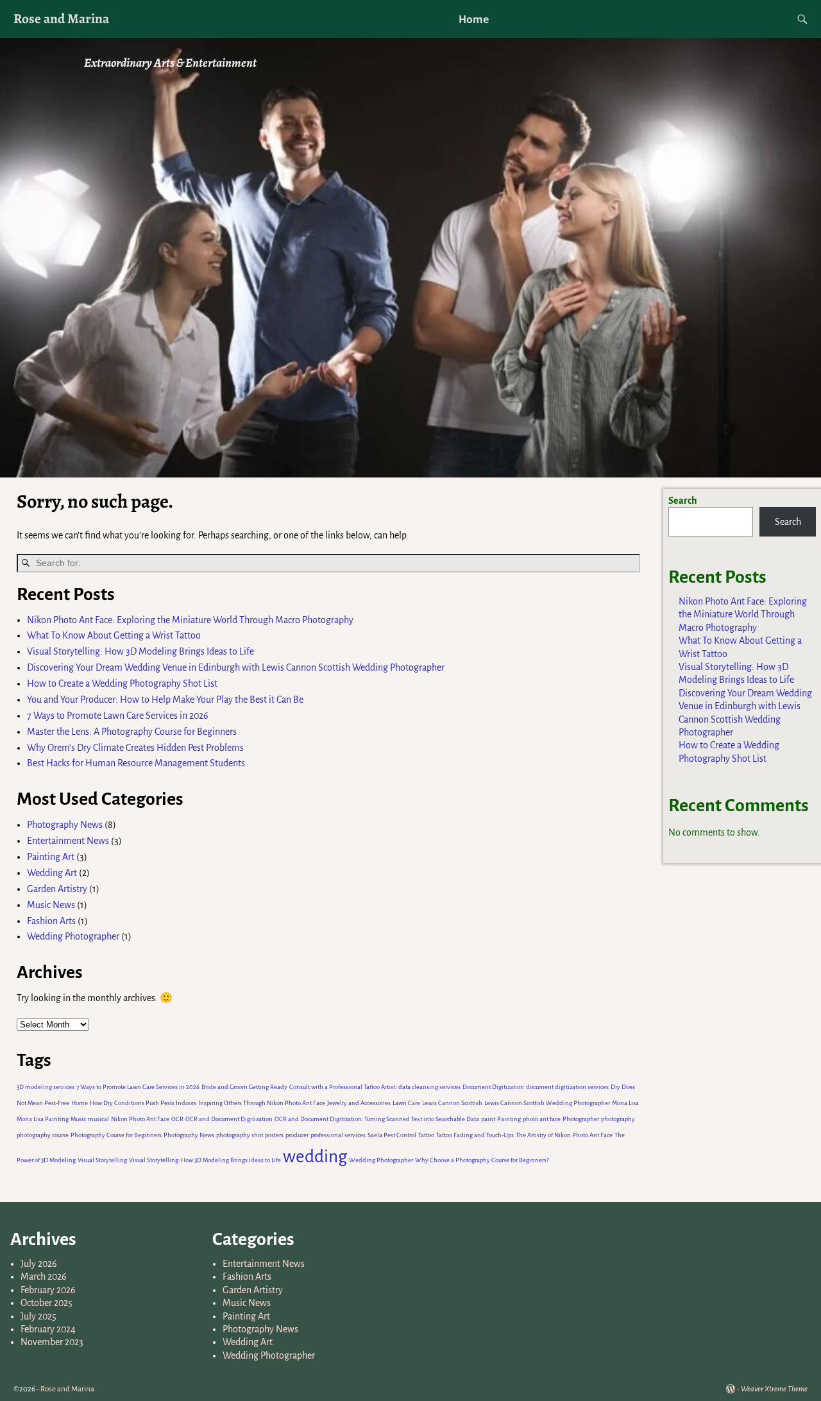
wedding (315, 1156)
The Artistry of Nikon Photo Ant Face (564, 1135)
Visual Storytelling (102, 1160)
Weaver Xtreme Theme (774, 1389)
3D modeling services (45, 1086)
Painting (509, 1118)
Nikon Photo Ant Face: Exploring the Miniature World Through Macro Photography (190, 620)
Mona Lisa (625, 1102)
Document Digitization (493, 1086)
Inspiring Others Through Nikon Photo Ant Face (261, 1102)
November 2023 (52, 1342)
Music (78, 1118)
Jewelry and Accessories (359, 1102)
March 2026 (44, 1276)
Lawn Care (406, 1102)
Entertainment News (68, 841)
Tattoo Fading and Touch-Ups (475, 1135)
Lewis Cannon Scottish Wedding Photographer (547, 1102)
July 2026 (39, 1264)
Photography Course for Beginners (116, 1135)
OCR (177, 1118)
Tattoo (426, 1135)
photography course (43, 1135)
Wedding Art (52, 873)
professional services (338, 1135)
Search (682, 500)
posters (274, 1135)
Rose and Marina (61, 18)
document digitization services (567, 1086)
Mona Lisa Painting (43, 1118)
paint (488, 1118)
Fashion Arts (51, 921)
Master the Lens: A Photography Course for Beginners (132, 731)
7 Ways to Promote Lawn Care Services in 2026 (118, 715)
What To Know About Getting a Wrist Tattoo (114, 635)
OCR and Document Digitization (229, 1118)
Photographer (581, 1118)
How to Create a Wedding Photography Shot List (122, 683)
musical (98, 1118)
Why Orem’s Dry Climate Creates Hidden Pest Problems (135, 748)
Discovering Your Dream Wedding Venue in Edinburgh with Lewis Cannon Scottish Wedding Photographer (235, 667)
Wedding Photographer (73, 936)
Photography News (65, 825)
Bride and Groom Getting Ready (244, 1086)
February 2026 (48, 1290)
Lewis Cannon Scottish (452, 1102)
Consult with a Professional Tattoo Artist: (342, 1086)
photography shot (239, 1135)
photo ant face (542, 1118)
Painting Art (50, 857)
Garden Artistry (57, 889)
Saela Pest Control (392, 1135)
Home (474, 19)
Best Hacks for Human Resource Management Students (136, 763)
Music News (51, 905)
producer (297, 1135)
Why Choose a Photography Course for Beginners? (482, 1160)
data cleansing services (429, 1086)
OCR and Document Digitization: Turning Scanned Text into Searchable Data (377, 1118)
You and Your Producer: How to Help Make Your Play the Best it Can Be (165, 699)
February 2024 (48, 1329)
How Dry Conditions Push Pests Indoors (143, 1102)
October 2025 (46, 1303)
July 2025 (38, 1316)
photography (618, 1118)
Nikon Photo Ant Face (140, 1118)
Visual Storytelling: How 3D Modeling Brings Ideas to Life (140, 651)
